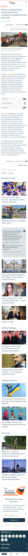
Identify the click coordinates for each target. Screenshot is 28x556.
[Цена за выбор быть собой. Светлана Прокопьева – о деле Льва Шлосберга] (14, 289)
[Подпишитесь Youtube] (13, 536)
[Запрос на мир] (14, 313)
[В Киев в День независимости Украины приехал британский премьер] (14, 390)
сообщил (9, 74)
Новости (4, 6)
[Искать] (24, 554)
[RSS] (24, 536)
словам (5, 113)
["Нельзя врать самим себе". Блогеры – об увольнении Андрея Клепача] (14, 361)
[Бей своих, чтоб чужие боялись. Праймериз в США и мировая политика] (14, 188)
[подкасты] (11, 554)
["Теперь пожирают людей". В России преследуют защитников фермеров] (14, 466)
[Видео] (17, 554)
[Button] (10, 25)
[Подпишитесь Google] (2, 536)
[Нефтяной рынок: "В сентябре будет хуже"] (14, 212)
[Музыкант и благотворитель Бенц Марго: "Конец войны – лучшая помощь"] (14, 266)
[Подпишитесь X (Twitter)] (9, 536)
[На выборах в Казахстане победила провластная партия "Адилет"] (14, 413)
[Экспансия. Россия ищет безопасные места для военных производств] (14, 337)
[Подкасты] (2, 539)
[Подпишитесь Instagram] (20, 536)
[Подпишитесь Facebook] (6, 536)
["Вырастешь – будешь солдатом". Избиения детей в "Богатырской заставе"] (14, 443)
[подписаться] (6, 539)
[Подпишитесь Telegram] (16, 536)
